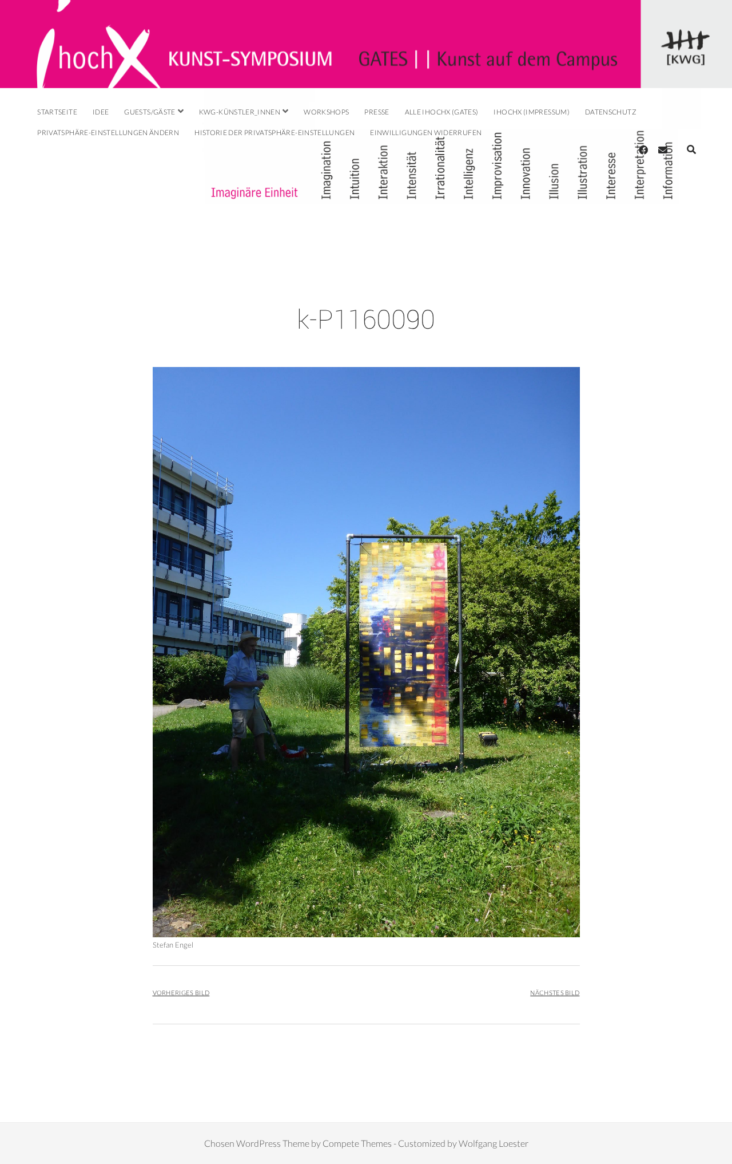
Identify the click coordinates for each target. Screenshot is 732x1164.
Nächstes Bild (554, 992)
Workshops (326, 112)
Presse (376, 112)
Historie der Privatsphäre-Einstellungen (274, 132)
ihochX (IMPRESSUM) (531, 112)
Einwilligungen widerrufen (426, 132)
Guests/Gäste (149, 112)
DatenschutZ (610, 112)
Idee (101, 112)
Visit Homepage (366, 44)
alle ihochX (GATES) (442, 112)
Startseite (57, 112)
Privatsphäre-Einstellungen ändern (108, 132)
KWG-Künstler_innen (239, 112)
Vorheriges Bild (181, 992)
